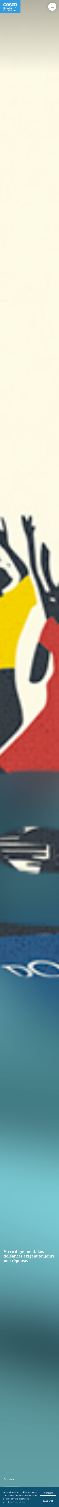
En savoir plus (19, 1502)
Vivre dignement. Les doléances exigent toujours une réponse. (29, 1256)
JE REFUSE (48, 1493)
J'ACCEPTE (48, 1501)
